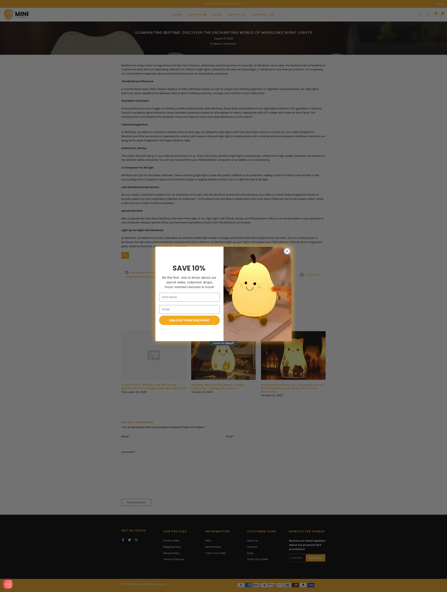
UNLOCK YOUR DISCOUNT (189, 320)
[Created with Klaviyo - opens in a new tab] (223, 343)
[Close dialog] (287, 251)
